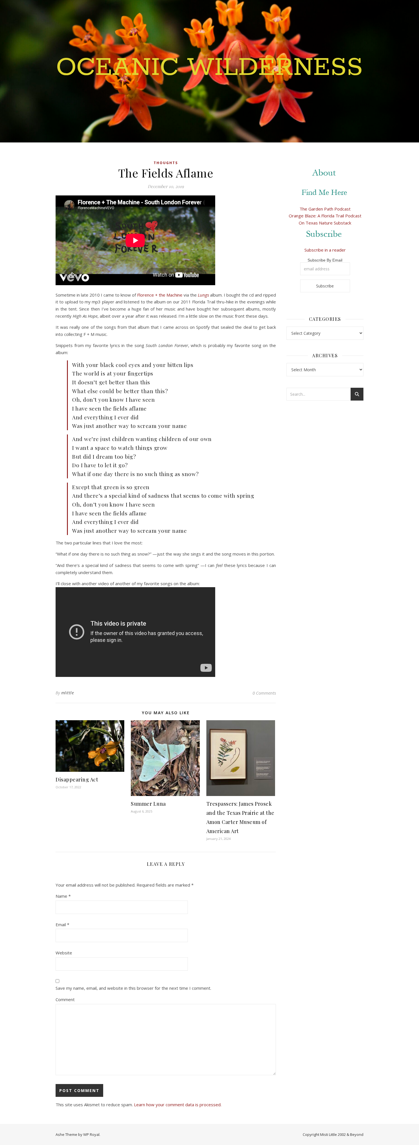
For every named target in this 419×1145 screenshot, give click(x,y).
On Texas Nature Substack (325, 223)
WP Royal (91, 1134)
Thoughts (166, 162)
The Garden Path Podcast (325, 209)
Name (63, 896)
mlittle (67, 692)
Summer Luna (148, 803)
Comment (65, 999)
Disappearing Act (77, 779)
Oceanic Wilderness (209, 68)
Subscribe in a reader (325, 250)
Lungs (203, 295)
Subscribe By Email (325, 260)
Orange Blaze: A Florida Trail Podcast (325, 216)
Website (64, 953)
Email (62, 924)
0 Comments (264, 693)
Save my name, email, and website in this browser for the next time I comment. (133, 988)
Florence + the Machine (159, 295)
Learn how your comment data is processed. (177, 1104)
